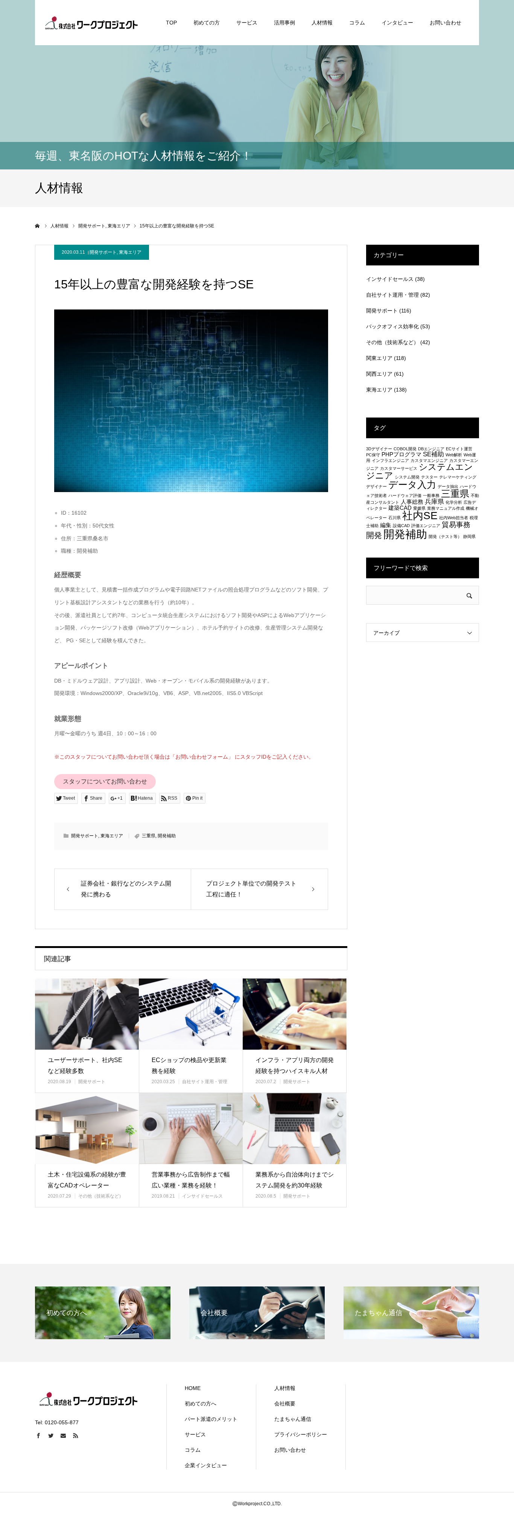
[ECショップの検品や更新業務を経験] (191, 1014)
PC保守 (373, 455)
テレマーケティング (457, 477)
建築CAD (400, 508)
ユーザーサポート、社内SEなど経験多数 (85, 1065)
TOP (171, 23)
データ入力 (412, 484)
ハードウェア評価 (404, 495)
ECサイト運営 (459, 449)
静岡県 (469, 536)
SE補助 (433, 454)
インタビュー (397, 23)
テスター (429, 477)
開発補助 (167, 835)
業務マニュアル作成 (445, 508)
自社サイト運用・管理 (204, 1081)
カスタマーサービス (398, 468)
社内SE (420, 515)
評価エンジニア (425, 525)
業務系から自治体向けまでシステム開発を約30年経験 (294, 1180)
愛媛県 (419, 508)
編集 (385, 525)
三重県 (148, 835)
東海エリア (130, 252)
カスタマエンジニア (429, 460)
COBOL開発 (405, 449)
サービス (246, 23)
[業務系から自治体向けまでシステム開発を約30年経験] (295, 1128)
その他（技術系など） (100, 1196)
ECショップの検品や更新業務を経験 (189, 1065)
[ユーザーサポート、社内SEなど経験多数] (87, 1014)
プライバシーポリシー (300, 1434)
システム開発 (407, 477)
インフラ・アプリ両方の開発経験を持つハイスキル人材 (294, 1065)
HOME (193, 1388)
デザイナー (376, 486)
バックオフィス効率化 (392, 326)
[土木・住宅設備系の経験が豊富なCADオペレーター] (87, 1128)
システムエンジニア (419, 471)
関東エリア (379, 358)
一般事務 (431, 495)
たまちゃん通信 (292, 1419)
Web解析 (454, 455)
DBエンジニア (431, 449)
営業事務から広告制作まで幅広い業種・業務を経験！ (191, 1180)
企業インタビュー (206, 1465)
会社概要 (284, 1404)
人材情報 (322, 23)
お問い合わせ (445, 23)
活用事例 (284, 23)
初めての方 (206, 23)
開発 (374, 535)
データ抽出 (448, 486)
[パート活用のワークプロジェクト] (91, 23)
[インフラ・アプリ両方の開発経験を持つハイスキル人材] (295, 1014)
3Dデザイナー (379, 449)
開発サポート (103, 252)
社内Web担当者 (453, 517)
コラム (357, 23)
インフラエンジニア (390, 460)
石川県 (394, 517)
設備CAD (401, 525)
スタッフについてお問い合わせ (105, 781)
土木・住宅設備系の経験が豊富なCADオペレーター (87, 1180)
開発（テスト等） (445, 536)
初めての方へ (200, 1404)
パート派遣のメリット (211, 1419)
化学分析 (454, 502)
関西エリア (379, 374)
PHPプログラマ (401, 454)
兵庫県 (434, 501)
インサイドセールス (202, 1196)
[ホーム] (37, 226)
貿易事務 (456, 524)
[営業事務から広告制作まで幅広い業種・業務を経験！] (191, 1128)
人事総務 (412, 502)
